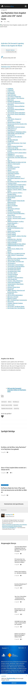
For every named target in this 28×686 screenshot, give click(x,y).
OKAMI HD (10, 210)
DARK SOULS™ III (12, 128)
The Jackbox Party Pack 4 (14, 269)
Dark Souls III (4, 401)
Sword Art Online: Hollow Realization (17, 258)
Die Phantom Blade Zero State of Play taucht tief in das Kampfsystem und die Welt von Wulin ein (14, 490)
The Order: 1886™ (12, 272)
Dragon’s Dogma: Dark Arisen (15, 146)
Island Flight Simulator (13, 173)
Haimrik (9, 170)
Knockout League (12, 183)
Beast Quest (10, 100)
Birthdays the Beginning (13, 101)
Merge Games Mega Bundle (14, 196)
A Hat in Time (11, 92)
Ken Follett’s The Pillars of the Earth (16, 181)
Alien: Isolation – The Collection (15, 98)
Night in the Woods (12, 205)
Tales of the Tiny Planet (13, 260)
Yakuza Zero (10, 301)
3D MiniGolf (10, 90)
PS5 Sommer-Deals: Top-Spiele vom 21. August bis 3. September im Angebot (20, 560)
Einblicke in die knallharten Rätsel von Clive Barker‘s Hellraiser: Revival (20, 635)
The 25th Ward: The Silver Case (15, 261)
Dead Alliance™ (11, 130)
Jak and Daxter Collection (14, 176)
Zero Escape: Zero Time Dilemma (16, 308)
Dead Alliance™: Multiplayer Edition (16, 132)
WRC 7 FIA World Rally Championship (17, 300)
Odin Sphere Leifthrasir (13, 208)
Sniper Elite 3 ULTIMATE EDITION (16, 253)
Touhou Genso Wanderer (13, 282)
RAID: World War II (12, 226)
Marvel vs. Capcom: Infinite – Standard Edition (14, 193)
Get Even (9, 165)
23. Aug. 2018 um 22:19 (9, 516)
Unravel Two (10, 293)
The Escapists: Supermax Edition (15, 266)
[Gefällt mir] (7, 452)
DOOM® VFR (10, 141)
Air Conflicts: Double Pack (14, 96)
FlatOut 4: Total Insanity (13, 164)
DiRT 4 (9, 138)
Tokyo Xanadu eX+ (12, 279)
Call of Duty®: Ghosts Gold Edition (16, 112)
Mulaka (9, 199)
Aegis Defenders (11, 95)
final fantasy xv (16, 401)
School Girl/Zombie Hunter (14, 240)
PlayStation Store (5, 66)
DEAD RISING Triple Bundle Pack (15, 133)
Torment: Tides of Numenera (15, 281)
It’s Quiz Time (11, 175)
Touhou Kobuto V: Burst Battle (15, 284)
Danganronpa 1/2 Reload (13, 122)
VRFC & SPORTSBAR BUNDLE (15, 295)
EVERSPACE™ (11, 154)
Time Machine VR (12, 276)
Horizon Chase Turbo (12, 172)
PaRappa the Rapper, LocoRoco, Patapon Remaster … (15, 222)
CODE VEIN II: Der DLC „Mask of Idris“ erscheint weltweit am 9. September (20, 623)
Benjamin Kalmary (10, 50)
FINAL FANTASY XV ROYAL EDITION (16, 162)
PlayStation (9, 6)
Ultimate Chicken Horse (13, 287)
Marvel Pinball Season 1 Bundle (15, 186)
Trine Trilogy (10, 285)
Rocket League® (11, 234)
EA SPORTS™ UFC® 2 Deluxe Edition (16, 152)
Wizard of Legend (12, 298)
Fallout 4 (9, 160)
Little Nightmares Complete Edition (16, 184)
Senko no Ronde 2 (12, 242)
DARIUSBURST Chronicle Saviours (16, 127)
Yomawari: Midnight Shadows (15, 303)
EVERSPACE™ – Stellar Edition (15, 156)
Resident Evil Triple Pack (13, 231)
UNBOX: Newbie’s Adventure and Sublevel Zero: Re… (16, 291)
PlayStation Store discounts (6, 408)
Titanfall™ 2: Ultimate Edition (15, 277)
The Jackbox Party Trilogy (14, 271)
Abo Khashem (11, 93)
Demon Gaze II (11, 135)
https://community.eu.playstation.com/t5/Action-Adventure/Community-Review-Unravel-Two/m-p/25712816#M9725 (14, 526)
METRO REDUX (11, 197)
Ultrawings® (10, 289)
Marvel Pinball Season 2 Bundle (15, 188)
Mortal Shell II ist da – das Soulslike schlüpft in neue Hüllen (20, 610)
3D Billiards (10, 88)
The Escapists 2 (11, 263)
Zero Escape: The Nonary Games (15, 306)
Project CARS (10, 224)
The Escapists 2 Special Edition (15, 264)
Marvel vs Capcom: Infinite (6, 405)
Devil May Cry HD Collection (14, 136)
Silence (9, 252)
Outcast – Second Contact (14, 216)
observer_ (9, 207)
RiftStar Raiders (11, 232)
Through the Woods (12, 274)
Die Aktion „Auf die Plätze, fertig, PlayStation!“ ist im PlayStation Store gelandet (13, 448)
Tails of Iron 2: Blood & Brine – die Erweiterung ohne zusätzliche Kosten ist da (20, 598)
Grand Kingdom (11, 168)
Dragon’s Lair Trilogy (12, 148)
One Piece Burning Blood (13, 212)
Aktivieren (14, 682)
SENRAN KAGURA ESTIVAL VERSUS (16, 244)
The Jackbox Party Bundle (14, 268)
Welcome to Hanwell (12, 297)
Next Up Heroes (11, 204)
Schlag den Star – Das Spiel (14, 239)
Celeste (9, 117)
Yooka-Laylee (10, 305)
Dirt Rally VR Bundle (12, 140)
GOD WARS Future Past (13, 167)
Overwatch (15, 405)
